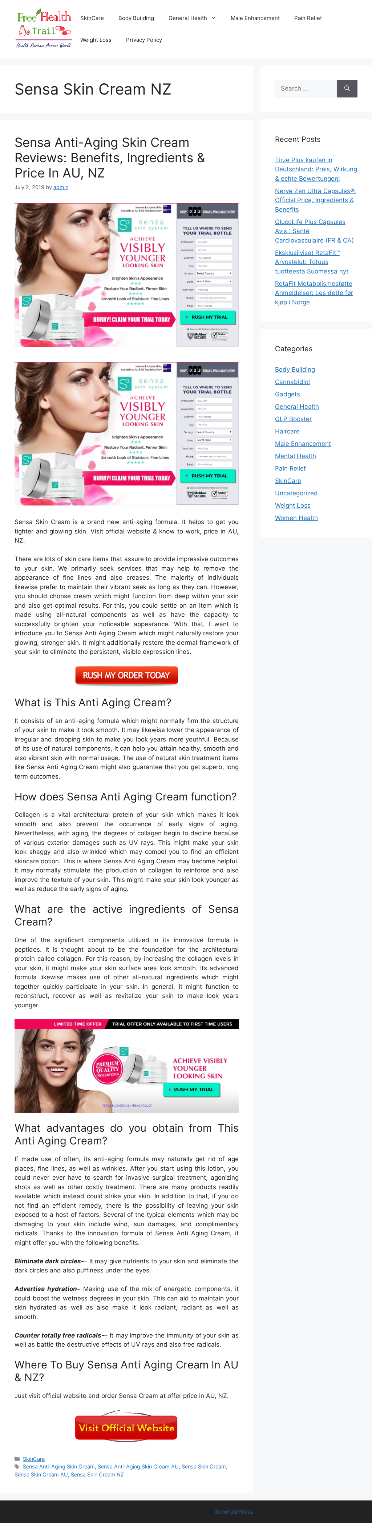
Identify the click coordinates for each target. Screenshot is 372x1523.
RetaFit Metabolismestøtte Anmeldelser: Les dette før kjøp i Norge (314, 293)
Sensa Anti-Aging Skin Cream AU (138, 1466)
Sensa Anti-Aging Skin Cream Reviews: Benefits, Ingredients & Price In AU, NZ (110, 157)
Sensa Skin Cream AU (41, 1474)
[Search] (347, 88)
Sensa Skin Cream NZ (97, 1474)
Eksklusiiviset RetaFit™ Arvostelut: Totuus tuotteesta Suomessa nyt (311, 262)
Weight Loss (96, 39)
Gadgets (287, 394)
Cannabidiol (292, 381)
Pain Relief (308, 18)
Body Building (136, 18)
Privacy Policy (144, 39)
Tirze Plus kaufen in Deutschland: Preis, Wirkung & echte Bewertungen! (316, 169)
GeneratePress (233, 1511)
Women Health (296, 517)
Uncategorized (296, 493)
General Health (188, 18)
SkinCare (92, 18)
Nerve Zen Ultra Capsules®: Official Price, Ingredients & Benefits (315, 200)
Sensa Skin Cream (204, 1466)
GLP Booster (293, 419)
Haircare (287, 431)
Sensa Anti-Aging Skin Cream (59, 1466)
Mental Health (295, 456)
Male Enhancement (255, 18)
